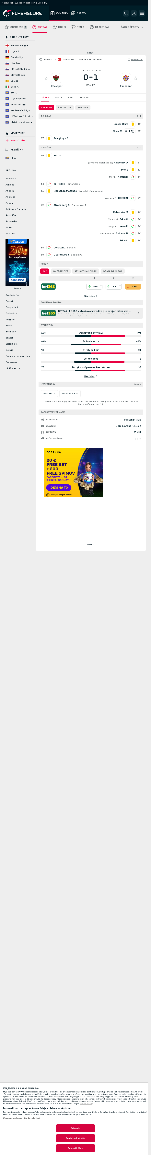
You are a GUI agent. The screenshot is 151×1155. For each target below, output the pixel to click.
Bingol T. (113, 226)
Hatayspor (56, 86)
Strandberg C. (61, 205)
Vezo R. (124, 226)
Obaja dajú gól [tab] (112, 271)
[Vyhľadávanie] (126, 13)
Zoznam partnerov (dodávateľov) (21, 1118)
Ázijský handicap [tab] (86, 271)
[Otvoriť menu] (142, 13)
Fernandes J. (73, 183)
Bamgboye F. (79, 205)
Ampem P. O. (107, 233)
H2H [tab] (70, 97)
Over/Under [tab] (60, 271)
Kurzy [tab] (58, 97)
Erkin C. (124, 219)
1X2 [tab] (44, 271)
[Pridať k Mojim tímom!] (46, 78)
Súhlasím (75, 1128)
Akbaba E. (111, 198)
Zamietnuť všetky (76, 1138)
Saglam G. (77, 254)
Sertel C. (71, 247)
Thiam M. (113, 219)
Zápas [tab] (45, 97)
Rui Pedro (59, 183)
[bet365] (48, 286)
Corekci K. (59, 247)
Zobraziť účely (76, 1148)
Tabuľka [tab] (83, 97)
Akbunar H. (122, 233)
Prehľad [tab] (46, 107)
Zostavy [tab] (83, 107)
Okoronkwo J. (61, 254)
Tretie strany (86, 1103)
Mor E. (112, 176)
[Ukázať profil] (56, 78)
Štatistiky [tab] (64, 107)
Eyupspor (126, 86)
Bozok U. (123, 198)
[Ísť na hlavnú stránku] (25, 13)
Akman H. (123, 176)
